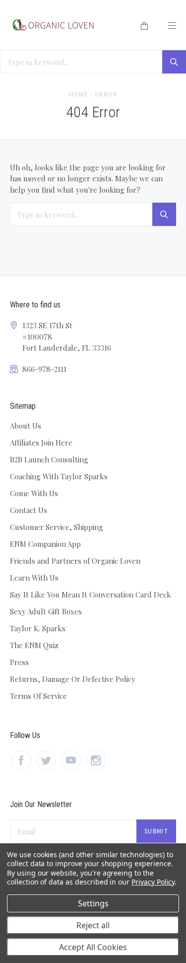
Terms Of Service (38, 696)
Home (78, 94)
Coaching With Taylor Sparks (59, 476)
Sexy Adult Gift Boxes (46, 611)
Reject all (93, 925)
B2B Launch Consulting (49, 459)
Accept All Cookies (93, 947)
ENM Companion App (45, 544)
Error (106, 94)
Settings (93, 903)
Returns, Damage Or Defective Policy (72, 679)
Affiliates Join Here (41, 442)
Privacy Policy (153, 882)
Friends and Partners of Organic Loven (75, 561)
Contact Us (28, 510)
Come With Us (34, 493)
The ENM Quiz (34, 645)
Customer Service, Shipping (56, 527)
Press (19, 662)
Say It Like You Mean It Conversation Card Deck (90, 594)
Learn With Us (34, 578)
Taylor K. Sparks (37, 628)
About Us (25, 426)
